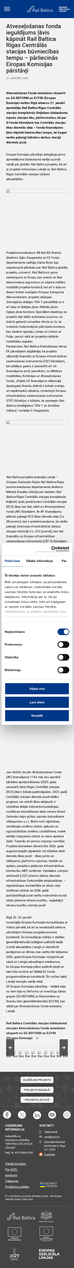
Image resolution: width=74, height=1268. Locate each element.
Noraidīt (37, 715)
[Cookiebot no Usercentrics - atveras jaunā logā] (52, 549)
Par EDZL (11, 1169)
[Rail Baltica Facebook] (7, 1114)
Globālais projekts (37, 1079)
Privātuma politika (17, 1187)
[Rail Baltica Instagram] (67, 1114)
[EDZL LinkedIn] (37, 1114)
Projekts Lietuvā (37, 1099)
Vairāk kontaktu (15, 1164)
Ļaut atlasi (37, 702)
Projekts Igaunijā (37, 1089)
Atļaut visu (37, 688)
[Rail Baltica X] (22, 1114)
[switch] (63, 644)
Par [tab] (64, 561)
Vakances (11, 1181)
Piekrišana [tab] (12, 561)
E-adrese (49, 1154)
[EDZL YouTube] (52, 1114)
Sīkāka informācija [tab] (39, 561)
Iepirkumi (11, 1175)
